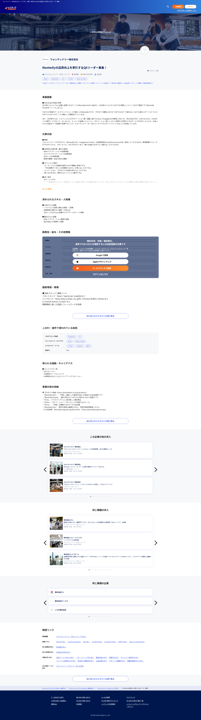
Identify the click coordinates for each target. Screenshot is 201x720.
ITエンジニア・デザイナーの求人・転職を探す (81, 688)
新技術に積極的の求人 (86, 661)
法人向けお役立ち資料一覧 (135, 701)
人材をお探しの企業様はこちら (186, 10)
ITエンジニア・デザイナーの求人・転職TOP (53, 688)
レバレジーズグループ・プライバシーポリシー (109, 248)
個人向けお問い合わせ (83, 697)
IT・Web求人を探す (57, 697)
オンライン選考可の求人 (130, 657)
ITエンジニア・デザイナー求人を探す (70, 666)
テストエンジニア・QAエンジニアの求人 (71, 636)
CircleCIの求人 (97, 642)
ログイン (190, 7)
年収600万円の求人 (63, 652)
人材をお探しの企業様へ (59, 701)
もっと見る (47, 188)
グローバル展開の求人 (117, 661)
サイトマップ (131, 697)
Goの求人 (86, 642)
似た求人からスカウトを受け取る (100, 316)
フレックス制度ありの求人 (66, 661)
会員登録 (178, 7)
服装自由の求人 (101, 657)
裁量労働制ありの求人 (135, 661)
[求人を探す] (168, 6)
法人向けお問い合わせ (83, 701)
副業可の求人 (114, 657)
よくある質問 (105, 697)
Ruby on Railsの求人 (137, 642)
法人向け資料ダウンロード (109, 701)
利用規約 (75, 248)
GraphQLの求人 (110, 642)
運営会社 (54, 704)
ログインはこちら (100, 274)
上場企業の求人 (101, 661)
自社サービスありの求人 (65, 657)
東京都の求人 (61, 647)
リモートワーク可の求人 (85, 657)
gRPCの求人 (122, 642)
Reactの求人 (61, 642)
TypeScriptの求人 (74, 642)
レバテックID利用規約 (86, 248)
